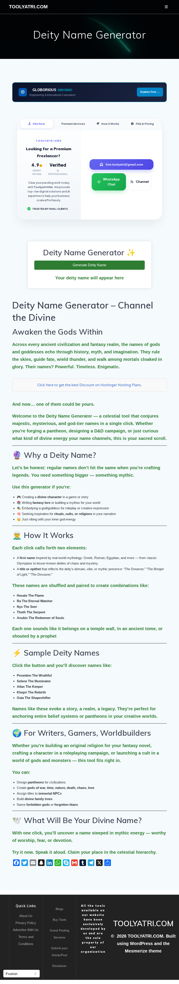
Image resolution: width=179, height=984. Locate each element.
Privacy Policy (25, 923)
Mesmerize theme (143, 951)
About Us (26, 916)
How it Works (110, 123)
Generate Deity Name (89, 265)
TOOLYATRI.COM (28, 6)
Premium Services (73, 123)
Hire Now (39, 123)
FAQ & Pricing (145, 123)
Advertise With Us (26, 930)
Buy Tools (59, 919)
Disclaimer (59, 966)
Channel (142, 181)
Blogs (59, 909)
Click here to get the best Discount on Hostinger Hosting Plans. (89, 385)
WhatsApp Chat (111, 181)
